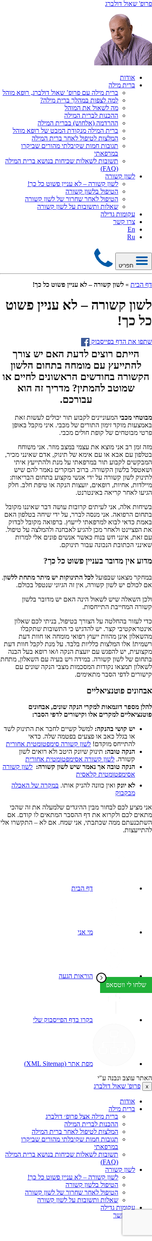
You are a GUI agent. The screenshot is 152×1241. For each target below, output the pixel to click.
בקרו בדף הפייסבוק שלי (63, 1019)
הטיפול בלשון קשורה (91, 191)
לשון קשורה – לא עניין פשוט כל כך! (72, 183)
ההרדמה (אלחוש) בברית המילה (78, 123)
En (131, 229)
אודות (127, 77)
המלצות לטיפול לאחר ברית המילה (75, 138)
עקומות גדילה (117, 214)
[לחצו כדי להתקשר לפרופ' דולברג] (104, 265)
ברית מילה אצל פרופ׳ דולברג (82, 1116)
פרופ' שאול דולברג (117, 1086)
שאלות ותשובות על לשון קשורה (77, 206)
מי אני (85, 932)
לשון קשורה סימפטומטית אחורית (48, 743)
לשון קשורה (120, 176)
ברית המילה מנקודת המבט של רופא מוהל (65, 130)
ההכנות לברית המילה (91, 115)
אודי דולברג (81, 1078)
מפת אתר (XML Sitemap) (58, 1063)
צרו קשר (124, 221)
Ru (131, 236)
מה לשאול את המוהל (91, 107)
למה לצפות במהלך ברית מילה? (79, 100)
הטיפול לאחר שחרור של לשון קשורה (71, 198)
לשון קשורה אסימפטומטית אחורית (69, 759)
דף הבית (141, 284)
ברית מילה (122, 85)
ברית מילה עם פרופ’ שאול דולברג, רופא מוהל (60, 92)
